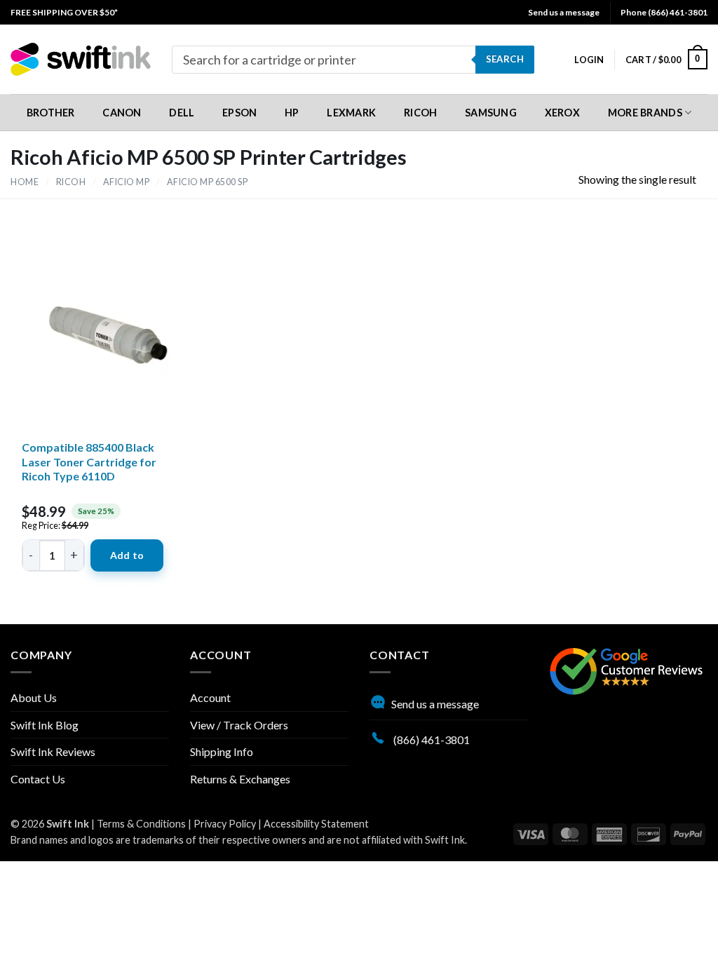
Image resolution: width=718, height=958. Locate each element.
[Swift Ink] (81, 59)
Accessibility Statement (316, 824)
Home (25, 182)
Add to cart (127, 560)
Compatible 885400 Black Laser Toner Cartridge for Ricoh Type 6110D (89, 461)
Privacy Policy (225, 824)
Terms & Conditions (141, 824)
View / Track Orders (239, 724)
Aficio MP (126, 182)
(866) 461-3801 (430, 739)
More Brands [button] (645, 113)
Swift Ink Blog (45, 724)
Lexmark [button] (351, 113)
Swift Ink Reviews (53, 751)
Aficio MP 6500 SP (207, 182)
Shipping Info (221, 751)
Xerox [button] (562, 113)
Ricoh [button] (420, 113)
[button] (589, 59)
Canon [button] (121, 113)
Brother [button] (51, 113)
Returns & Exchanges (240, 778)
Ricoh (71, 182)
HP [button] (292, 113)
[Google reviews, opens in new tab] (626, 669)
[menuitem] (64, 12)
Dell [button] (181, 113)
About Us (34, 697)
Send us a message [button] (564, 12)
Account (210, 697)
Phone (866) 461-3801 (664, 12)
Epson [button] (239, 113)
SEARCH (505, 59)
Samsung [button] (491, 113)
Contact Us (38, 778)
